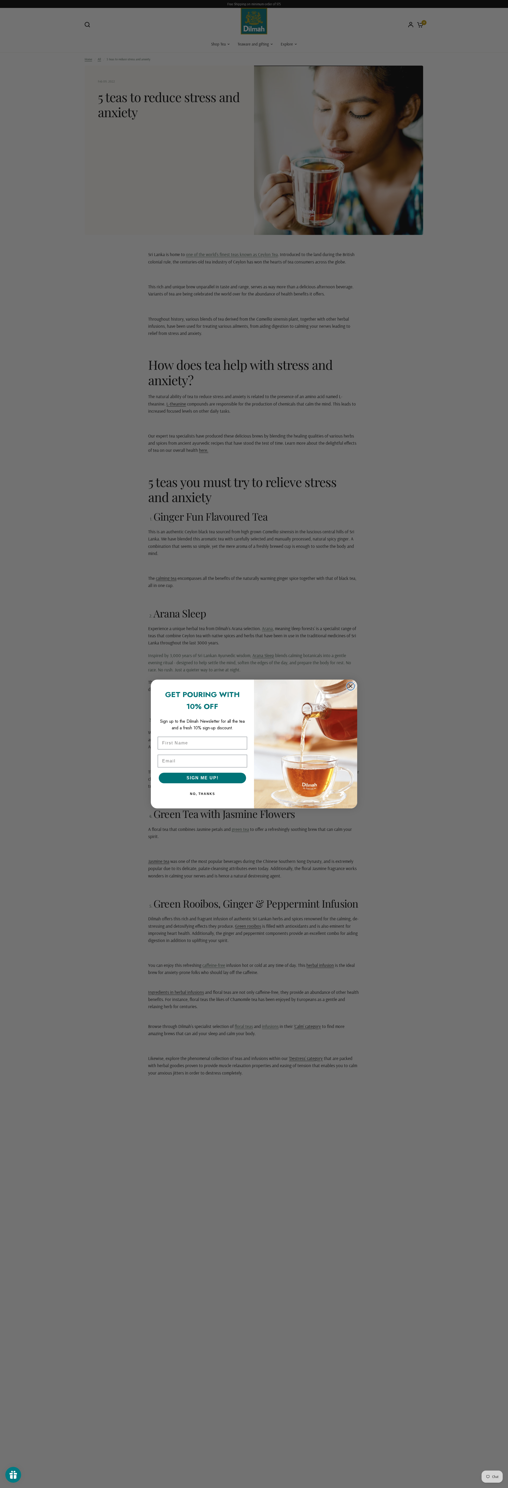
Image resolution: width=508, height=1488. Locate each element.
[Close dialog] (351, 686)
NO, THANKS (202, 794)
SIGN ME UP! (203, 778)
